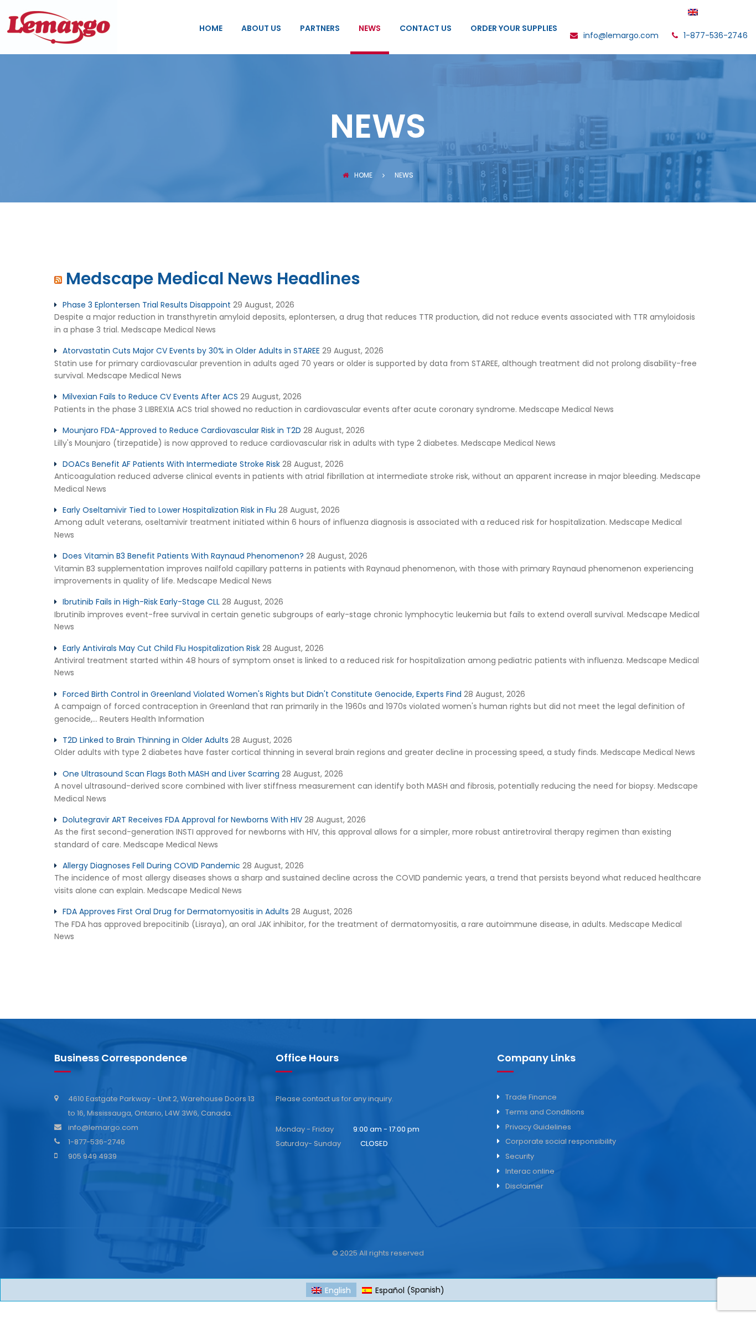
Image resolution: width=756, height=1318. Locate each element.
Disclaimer (524, 1186)
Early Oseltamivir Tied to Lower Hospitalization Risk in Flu (169, 509)
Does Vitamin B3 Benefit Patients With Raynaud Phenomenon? (183, 555)
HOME (210, 29)
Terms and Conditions (544, 1112)
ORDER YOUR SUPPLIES (513, 29)
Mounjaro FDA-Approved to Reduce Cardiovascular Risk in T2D (182, 430)
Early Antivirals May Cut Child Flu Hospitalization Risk (161, 648)
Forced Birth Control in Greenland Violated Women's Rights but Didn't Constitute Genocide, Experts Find (262, 694)
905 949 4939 (92, 1156)
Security (519, 1156)
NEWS (370, 29)
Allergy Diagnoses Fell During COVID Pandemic (151, 865)
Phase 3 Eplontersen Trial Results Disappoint (147, 304)
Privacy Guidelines (538, 1127)
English (715, 12)
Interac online (530, 1171)
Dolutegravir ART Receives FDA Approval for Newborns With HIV (182, 819)
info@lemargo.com (103, 1127)
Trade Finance (531, 1097)
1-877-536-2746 (96, 1142)
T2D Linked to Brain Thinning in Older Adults (146, 740)
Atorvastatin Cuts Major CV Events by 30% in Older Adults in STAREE (191, 350)
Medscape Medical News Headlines (213, 278)
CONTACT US (426, 29)
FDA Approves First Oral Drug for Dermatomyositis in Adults (176, 911)
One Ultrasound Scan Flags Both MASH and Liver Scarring (171, 773)
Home (363, 175)
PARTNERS (320, 29)
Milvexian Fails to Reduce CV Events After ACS (150, 396)
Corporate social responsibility (560, 1141)
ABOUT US (261, 29)
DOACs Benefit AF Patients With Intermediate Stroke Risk (171, 464)
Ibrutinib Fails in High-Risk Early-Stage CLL (141, 601)
